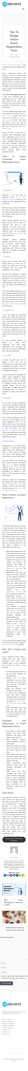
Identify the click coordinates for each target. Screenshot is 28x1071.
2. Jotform (6, 257)
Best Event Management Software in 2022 (13, 902)
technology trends (12, 810)
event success (15, 611)
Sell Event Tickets (14, 65)
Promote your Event (8, 1023)
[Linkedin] (14, 875)
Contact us (5, 1032)
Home (4, 65)
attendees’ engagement (10, 430)
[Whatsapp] (20, 875)
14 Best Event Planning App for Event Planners (15, 929)
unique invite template (13, 304)
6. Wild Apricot (8, 441)
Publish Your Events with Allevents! (14, 840)
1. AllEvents (7, 190)
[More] (23, 875)
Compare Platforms (8, 1025)
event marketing (18, 233)
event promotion (15, 467)
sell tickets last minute (9, 645)
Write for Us (6, 1034)
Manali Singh (16, 56)
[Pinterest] (11, 875)
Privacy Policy (6, 1029)
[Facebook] (5, 875)
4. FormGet (6, 355)
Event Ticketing (6, 1019)
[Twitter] (8, 875)
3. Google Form (8, 310)
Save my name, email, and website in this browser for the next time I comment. (15, 977)
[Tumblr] (17, 875)
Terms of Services (7, 1027)
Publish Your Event (8, 1021)
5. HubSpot (6, 398)
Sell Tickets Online (16, 1013)
